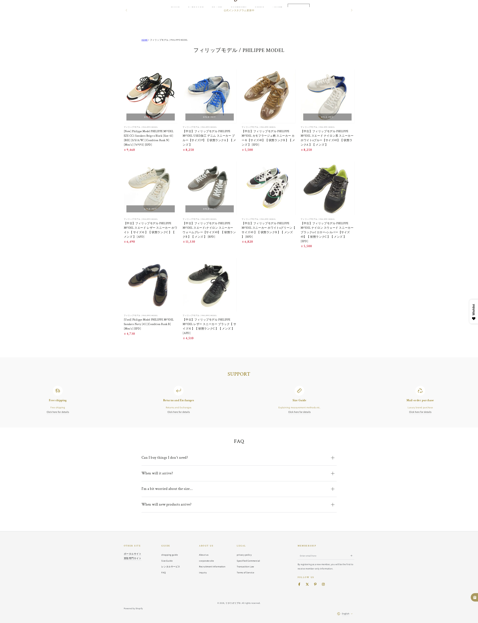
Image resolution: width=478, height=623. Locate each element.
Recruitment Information (212, 566)
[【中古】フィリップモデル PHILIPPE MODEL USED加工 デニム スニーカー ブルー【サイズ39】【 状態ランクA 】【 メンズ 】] (209, 96)
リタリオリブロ (233, 603)
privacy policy (244, 554)
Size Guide (167, 560)
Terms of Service (245, 572)
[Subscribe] (352, 556)
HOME (145, 39)
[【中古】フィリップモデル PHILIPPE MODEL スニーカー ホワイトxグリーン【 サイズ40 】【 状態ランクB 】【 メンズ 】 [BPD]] (268, 188)
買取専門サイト (133, 558)
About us (204, 554)
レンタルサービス (170, 566)
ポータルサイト (133, 553)
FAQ (163, 572)
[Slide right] (351, 10)
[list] (239, 400)
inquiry (203, 572)
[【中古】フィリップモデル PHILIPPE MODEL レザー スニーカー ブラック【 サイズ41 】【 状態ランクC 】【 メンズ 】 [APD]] (209, 285)
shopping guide (169, 554)
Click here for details (58, 412)
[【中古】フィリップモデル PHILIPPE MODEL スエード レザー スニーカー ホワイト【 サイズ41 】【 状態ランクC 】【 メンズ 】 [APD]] (150, 188)
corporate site (206, 560)
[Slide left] (127, 10)
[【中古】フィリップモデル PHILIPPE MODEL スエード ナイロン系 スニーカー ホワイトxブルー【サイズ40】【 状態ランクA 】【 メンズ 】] (327, 96)
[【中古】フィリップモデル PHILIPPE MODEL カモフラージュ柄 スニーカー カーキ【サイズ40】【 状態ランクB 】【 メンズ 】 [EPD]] (268, 96)
